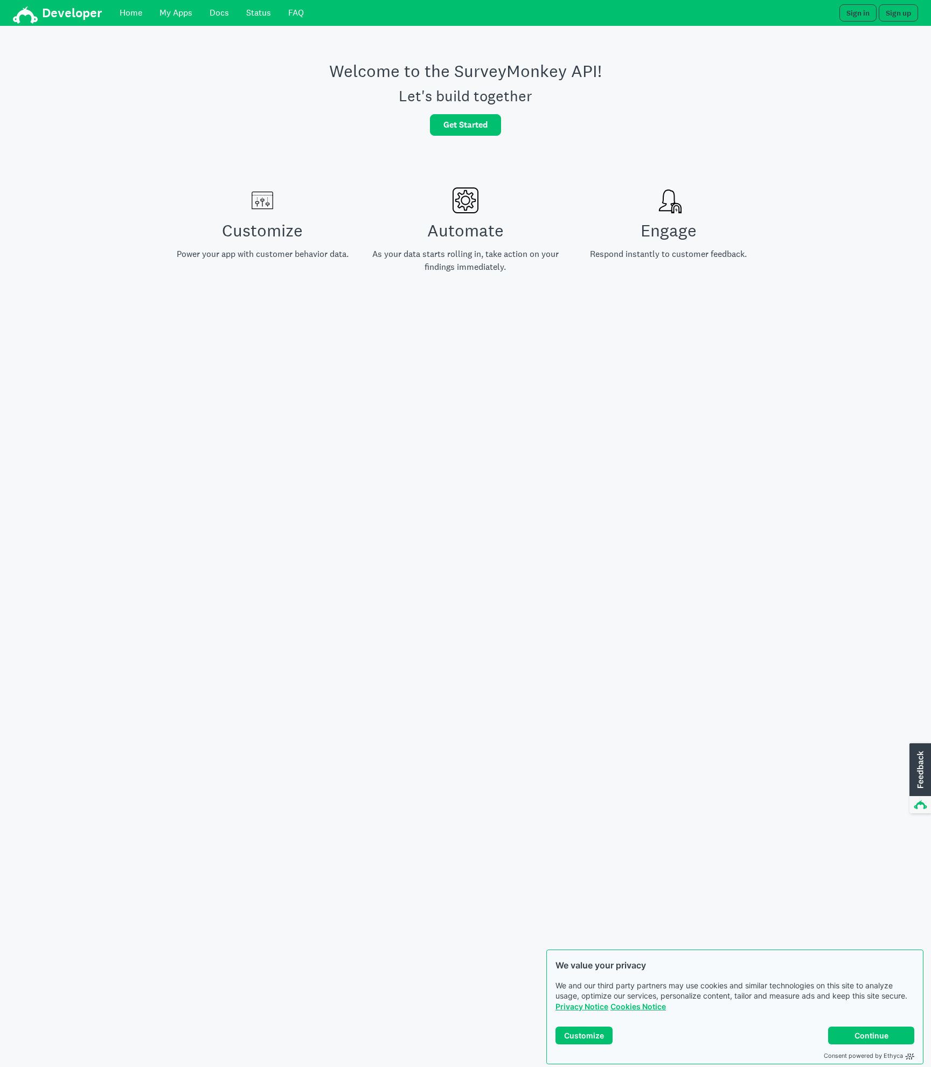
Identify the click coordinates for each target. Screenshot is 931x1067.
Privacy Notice (581, 1006)
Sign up (898, 13)
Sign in (858, 13)
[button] (919, 779)
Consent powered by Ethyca (863, 1055)
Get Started (465, 124)
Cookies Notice (638, 1006)
